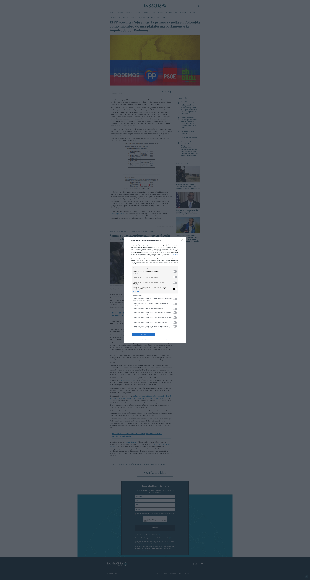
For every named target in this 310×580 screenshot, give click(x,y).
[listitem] (155, 268)
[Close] (182, 240)
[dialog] (155, 290)
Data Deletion (145, 340)
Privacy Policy (164, 340)
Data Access (155, 340)
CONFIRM (143, 334)
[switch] (175, 271)
